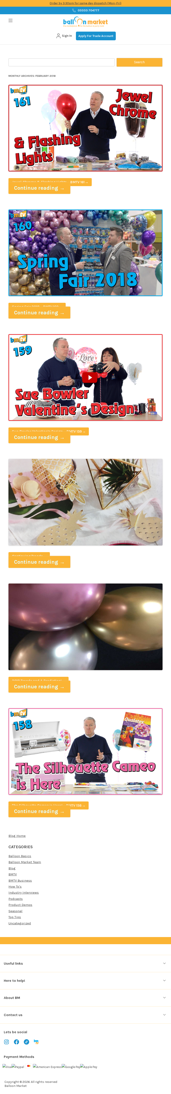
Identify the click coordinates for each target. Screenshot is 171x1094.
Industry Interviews (23, 893)
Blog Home (17, 836)
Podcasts (15, 899)
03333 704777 (88, 10)
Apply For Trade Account (95, 36)
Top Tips (14, 917)
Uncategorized (19, 923)
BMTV (12, 874)
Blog (12, 868)
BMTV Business (20, 880)
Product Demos (20, 905)
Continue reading (39, 188)
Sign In (67, 36)
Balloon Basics (19, 856)
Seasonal (15, 911)
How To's (15, 887)
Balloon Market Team (24, 862)
